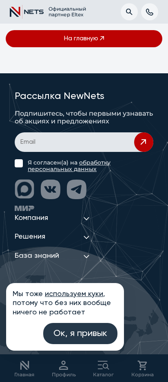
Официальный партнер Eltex (63, 12)
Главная (24, 374)
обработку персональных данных (69, 166)
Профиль (64, 374)
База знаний (37, 255)
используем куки (74, 294)
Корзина (142, 374)
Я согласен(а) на (69, 165)
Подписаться (143, 142)
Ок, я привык (80, 333)
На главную (81, 38)
